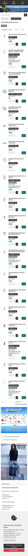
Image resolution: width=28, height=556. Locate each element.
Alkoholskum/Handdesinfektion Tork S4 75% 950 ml (17, 73)
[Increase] (15, 402)
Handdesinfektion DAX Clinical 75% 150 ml (17, 324)
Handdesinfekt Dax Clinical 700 (16, 159)
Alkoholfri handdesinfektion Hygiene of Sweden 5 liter (16, 50)
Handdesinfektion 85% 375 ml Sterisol (17, 176)
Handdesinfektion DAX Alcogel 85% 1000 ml (17, 290)
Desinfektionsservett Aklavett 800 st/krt (17, 90)
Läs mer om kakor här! (9, 540)
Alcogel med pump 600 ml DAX (17, 34)
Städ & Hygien (5, 18)
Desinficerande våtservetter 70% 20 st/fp (16, 124)
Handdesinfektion (16, 18)
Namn (10, 29)
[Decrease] (2, 402)
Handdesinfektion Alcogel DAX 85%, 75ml (17, 216)
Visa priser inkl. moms (10, 440)
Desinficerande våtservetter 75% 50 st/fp (16, 142)
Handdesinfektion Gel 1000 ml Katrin (17, 364)
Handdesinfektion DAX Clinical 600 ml (17, 307)
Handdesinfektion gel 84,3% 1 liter (17, 381)
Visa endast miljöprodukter (12, 436)
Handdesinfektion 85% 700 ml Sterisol (17, 199)
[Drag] (3, 402)
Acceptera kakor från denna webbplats (14, 546)
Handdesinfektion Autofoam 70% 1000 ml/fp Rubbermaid (17, 250)
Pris (23, 29)
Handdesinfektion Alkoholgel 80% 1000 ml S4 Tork (17, 233)
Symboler (4, 26)
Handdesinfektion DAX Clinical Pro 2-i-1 (17, 342)
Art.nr (16, 29)
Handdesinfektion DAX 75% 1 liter (17, 273)
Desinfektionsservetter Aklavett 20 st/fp (15, 107)
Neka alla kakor (14, 550)
